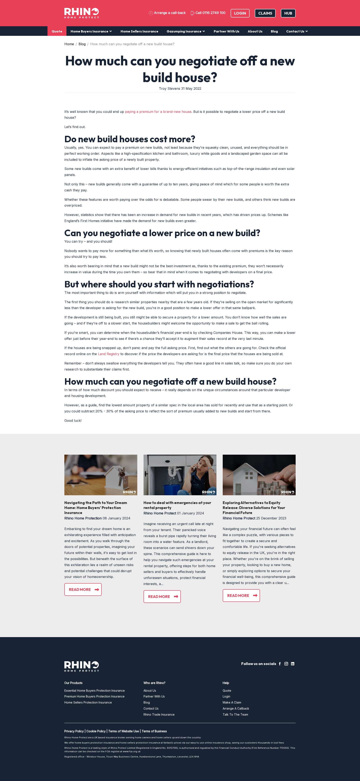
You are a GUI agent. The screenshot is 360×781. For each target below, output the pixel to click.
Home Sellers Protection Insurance (88, 702)
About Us (255, 31)
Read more (80, 589)
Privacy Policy (74, 731)
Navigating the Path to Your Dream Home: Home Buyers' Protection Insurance (95, 507)
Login (240, 13)
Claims (265, 13)
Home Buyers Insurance (90, 31)
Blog (274, 31)
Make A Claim (232, 702)
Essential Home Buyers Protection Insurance (94, 690)
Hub (288, 13)
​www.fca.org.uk (131, 751)
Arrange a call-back (170, 13)
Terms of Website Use (123, 731)
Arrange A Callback (236, 708)
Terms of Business (154, 731)
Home (69, 44)
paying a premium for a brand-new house (158, 112)
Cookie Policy (96, 731)
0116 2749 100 (213, 13)
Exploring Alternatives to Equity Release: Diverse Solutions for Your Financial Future (254, 507)
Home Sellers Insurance (139, 31)
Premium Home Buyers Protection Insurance (94, 696)
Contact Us (295, 31)
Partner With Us (226, 31)
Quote (57, 31)
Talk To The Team (235, 714)
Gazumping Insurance (184, 31)
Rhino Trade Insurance (159, 714)
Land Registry (108, 354)
